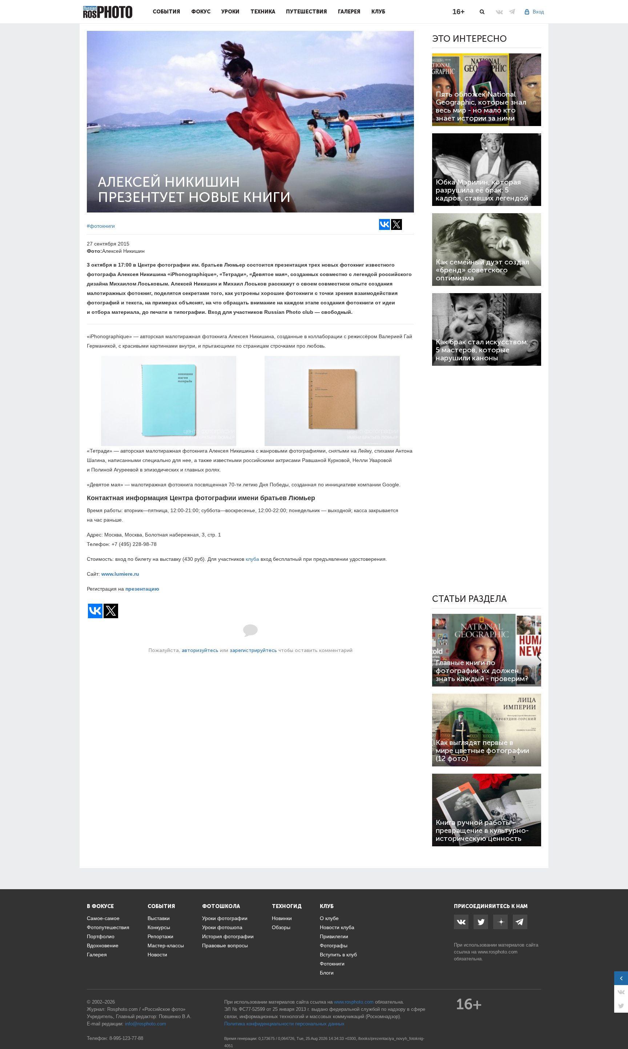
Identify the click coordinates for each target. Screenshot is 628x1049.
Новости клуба (337, 927)
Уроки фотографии (224, 918)
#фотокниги (101, 226)
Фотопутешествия (108, 927)
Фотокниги (332, 964)
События (166, 12)
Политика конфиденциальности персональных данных (284, 1023)
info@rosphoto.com (145, 1023)
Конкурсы (159, 927)
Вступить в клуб (338, 954)
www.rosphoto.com (498, 952)
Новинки (282, 918)
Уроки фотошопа (222, 927)
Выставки (159, 918)
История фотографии (228, 936)
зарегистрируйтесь (253, 650)
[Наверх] (618, 1025)
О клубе (329, 918)
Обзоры (281, 927)
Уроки (230, 12)
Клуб (378, 12)
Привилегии (334, 936)
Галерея (349, 12)
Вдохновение (102, 945)
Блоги (327, 973)
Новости (157, 954)
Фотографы (333, 945)
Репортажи (160, 936)
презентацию (142, 589)
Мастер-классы (166, 945)
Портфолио (100, 936)
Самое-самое (103, 918)
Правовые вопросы (225, 945)
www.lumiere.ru (120, 574)
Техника (262, 12)
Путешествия (306, 12)
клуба (252, 559)
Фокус (200, 12)
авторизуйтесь (200, 650)
